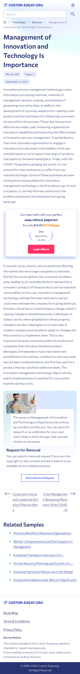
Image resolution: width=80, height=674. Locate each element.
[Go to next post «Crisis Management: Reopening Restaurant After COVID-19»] (59, 502)
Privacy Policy (12, 629)
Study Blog (10, 613)
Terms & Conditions (16, 621)
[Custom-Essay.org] (23, 5)
